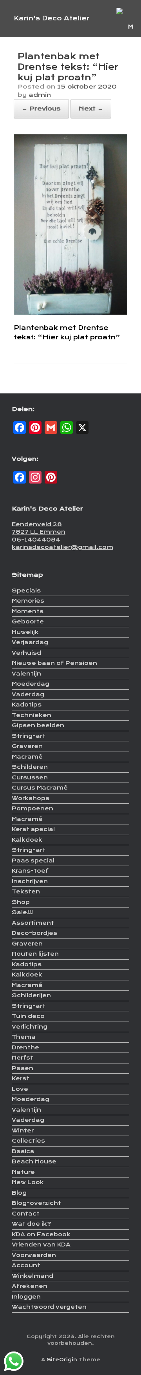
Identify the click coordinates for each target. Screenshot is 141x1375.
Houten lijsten (35, 954)
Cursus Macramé (40, 787)
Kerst (20, 1078)
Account (26, 1265)
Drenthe (25, 1047)
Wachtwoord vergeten (49, 1307)
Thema (24, 1037)
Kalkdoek (27, 840)
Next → (91, 108)
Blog (19, 1193)
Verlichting (29, 1027)
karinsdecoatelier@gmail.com (62, 547)
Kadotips (27, 704)
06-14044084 (36, 539)
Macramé (27, 757)
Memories (28, 601)
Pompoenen (32, 808)
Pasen (22, 1068)
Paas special (33, 860)
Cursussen (30, 777)
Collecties (28, 1141)
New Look (28, 1182)
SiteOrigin (62, 1359)
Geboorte (28, 621)
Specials (26, 590)
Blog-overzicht (36, 1203)
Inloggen (26, 1296)
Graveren (27, 746)
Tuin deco (28, 1016)
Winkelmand (32, 1276)
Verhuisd (26, 653)
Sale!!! (22, 912)
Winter (23, 1130)
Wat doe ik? (31, 1224)
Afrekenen (29, 1286)
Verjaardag (30, 642)
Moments (27, 611)
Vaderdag (28, 694)
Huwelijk (25, 632)
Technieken (31, 715)
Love (20, 1089)
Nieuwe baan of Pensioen (54, 663)
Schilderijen (31, 995)
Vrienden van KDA (41, 1244)
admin (40, 94)
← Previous (41, 108)
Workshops (30, 798)
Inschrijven (30, 881)
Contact (26, 1213)
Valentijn (26, 673)
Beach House (34, 1161)
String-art (28, 736)
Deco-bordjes (34, 933)
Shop (21, 902)
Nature (23, 1172)
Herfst (22, 1057)
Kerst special (33, 829)
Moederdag (30, 684)
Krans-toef (30, 871)
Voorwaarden (34, 1255)
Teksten (26, 891)
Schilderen (30, 767)
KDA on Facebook (41, 1234)
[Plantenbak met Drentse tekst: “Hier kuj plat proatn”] (70, 312)
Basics (23, 1151)
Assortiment (33, 923)
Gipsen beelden (38, 725)
